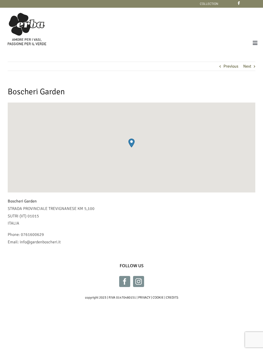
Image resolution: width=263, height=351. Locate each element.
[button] (131, 143)
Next (247, 66)
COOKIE (158, 297)
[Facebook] (124, 281)
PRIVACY (144, 297)
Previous (230, 66)
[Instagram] (138, 281)
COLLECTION (209, 4)
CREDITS (172, 297)
